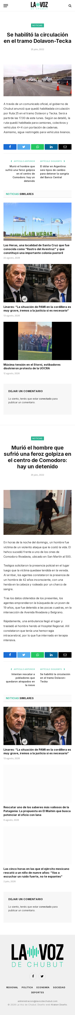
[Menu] (5, 6)
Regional (12, 987)
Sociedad (59, 987)
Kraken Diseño (59, 1004)
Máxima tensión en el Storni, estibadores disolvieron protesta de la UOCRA (32, 366)
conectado (45, 398)
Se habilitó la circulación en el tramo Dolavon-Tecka (55, 678)
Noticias (37, 25)
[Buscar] (70, 6)
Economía (43, 987)
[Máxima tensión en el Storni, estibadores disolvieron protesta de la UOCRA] (37, 341)
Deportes (37, 992)
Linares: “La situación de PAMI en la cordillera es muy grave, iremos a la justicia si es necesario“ (37, 308)
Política (27, 987)
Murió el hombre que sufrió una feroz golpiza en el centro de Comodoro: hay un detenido (20, 173)
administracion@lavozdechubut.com (37, 1001)
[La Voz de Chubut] (39, 5)
